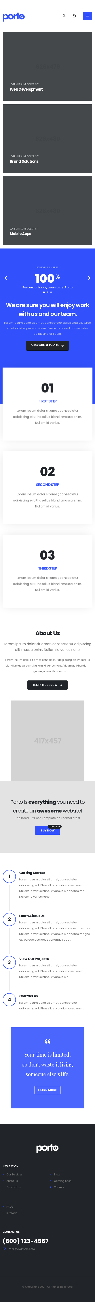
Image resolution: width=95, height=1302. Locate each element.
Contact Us (13, 1187)
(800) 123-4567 (26, 1241)
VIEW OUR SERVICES (45, 345)
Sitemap (11, 1213)
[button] (44, 292)
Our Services (14, 1174)
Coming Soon (63, 1181)
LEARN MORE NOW (45, 685)
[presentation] (6, 278)
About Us (12, 1181)
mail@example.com (22, 1249)
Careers (59, 1187)
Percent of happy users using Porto (48, 287)
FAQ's (9, 1207)
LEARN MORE (47, 1090)
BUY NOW (50, 829)
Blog (57, 1174)
